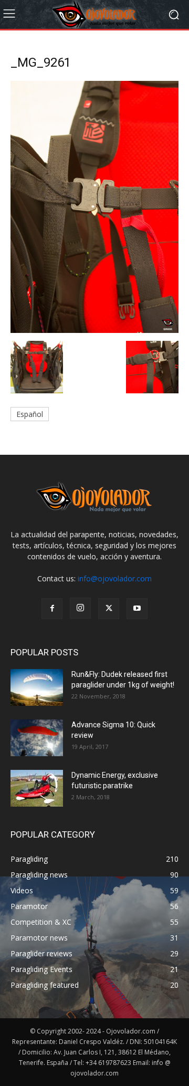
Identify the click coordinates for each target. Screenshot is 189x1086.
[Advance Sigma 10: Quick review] (36, 737)
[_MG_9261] (94, 330)
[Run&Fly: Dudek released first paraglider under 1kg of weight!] (36, 687)
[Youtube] (137, 608)
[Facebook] (51, 608)
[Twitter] (108, 608)
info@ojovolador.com (115, 578)
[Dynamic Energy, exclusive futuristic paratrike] (36, 788)
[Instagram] (80, 608)
